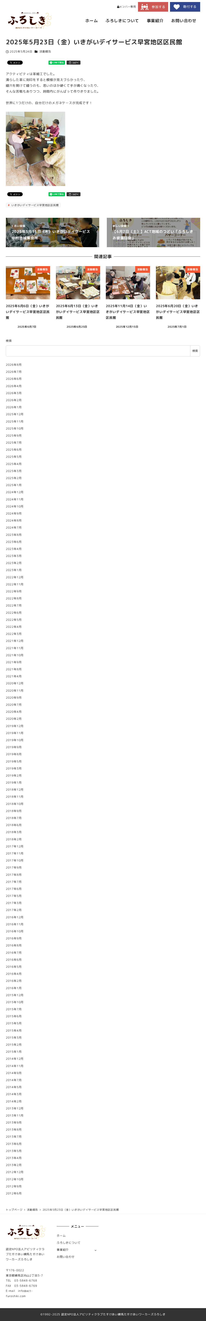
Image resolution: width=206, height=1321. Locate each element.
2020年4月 (14, 712)
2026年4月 (14, 386)
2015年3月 (14, 1038)
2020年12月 (15, 683)
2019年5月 (14, 761)
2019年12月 (15, 726)
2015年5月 (14, 1023)
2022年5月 (14, 620)
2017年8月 (14, 875)
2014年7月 (14, 1080)
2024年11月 (15, 499)
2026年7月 (14, 372)
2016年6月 (14, 960)
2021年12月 (15, 641)
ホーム (61, 1236)
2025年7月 (14, 443)
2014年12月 (15, 1059)
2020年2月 (14, 719)
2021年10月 (15, 655)
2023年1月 (14, 570)
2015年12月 (15, 995)
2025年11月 (15, 421)
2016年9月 (14, 938)
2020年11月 (15, 691)
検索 (9, 341)
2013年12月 (15, 1108)
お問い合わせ (66, 1257)
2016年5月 (14, 967)
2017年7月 (14, 882)
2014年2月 (14, 1101)
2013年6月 (14, 1144)
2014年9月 (14, 1073)
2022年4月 (14, 627)
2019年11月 (15, 733)
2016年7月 (14, 953)
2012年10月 (15, 1179)
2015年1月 (14, 1052)
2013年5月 (14, 1151)
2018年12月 (15, 790)
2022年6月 (14, 613)
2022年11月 (15, 584)
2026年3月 (14, 393)
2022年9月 (14, 591)
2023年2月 (14, 563)
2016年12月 (15, 917)
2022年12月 (15, 577)
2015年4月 (14, 1031)
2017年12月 (15, 846)
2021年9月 (14, 662)
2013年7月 (14, 1137)
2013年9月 (14, 1123)
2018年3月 (14, 832)
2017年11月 (15, 853)
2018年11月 (15, 797)
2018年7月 (14, 818)
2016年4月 (14, 974)
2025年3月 (14, 471)
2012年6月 (14, 1193)
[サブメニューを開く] (95, 1250)
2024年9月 (14, 513)
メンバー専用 (127, 6)
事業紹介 (63, 1250)
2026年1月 (14, 407)
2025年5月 (14, 457)
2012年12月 (15, 1172)
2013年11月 (15, 1115)
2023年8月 (14, 535)
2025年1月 (14, 485)
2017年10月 (15, 860)
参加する (156, 7)
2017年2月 (14, 910)
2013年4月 (14, 1158)
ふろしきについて (68, 1243)
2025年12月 (15, 414)
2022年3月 (14, 634)
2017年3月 (14, 903)
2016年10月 (15, 931)
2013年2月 (14, 1165)
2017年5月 (14, 896)
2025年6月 (14, 450)
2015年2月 (14, 1045)
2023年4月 (14, 549)
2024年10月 (15, 506)
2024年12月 (15, 492)
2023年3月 (14, 556)
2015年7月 (14, 1009)
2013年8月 (14, 1130)
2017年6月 (14, 889)
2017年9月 (14, 868)
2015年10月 (15, 1002)
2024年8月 (14, 520)
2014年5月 (14, 1087)
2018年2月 (14, 839)
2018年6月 (14, 825)
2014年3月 (14, 1094)
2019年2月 (14, 776)
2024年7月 (14, 528)
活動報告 (45, 52)
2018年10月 (15, 804)
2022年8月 (14, 598)
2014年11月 (15, 1066)
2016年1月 (14, 988)
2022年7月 (14, 605)
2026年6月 (14, 379)
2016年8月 (14, 945)
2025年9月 (14, 436)
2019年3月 (14, 768)
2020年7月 (14, 705)
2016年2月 (14, 981)
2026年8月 (14, 365)
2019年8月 (14, 754)
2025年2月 (14, 478)
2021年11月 (15, 648)
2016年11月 (15, 924)
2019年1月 (14, 783)
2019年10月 (15, 740)
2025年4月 (14, 464)
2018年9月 (14, 811)
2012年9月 (14, 1186)
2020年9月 (14, 698)
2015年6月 (14, 1016)
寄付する (188, 6)
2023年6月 (14, 542)
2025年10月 (15, 429)
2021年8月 (14, 669)
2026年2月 (14, 400)
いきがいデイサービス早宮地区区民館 (34, 205)
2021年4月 (14, 676)
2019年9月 (14, 747)
